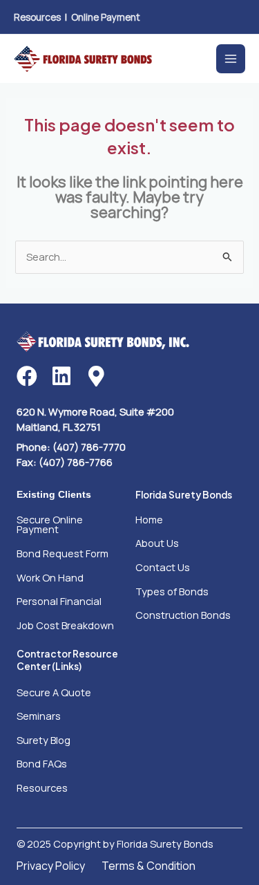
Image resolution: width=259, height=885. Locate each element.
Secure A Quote (54, 692)
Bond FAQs (42, 763)
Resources (37, 17)
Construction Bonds (183, 615)
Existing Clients (54, 495)
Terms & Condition (148, 865)
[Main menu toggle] (230, 58)
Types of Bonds (172, 591)
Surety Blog (43, 740)
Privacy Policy (51, 865)
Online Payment (105, 17)
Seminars (39, 716)
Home (149, 519)
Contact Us (162, 567)
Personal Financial (59, 601)
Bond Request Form (62, 553)
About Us (157, 543)
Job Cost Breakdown (65, 625)
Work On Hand (50, 577)
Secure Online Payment (50, 524)
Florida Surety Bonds (183, 495)
